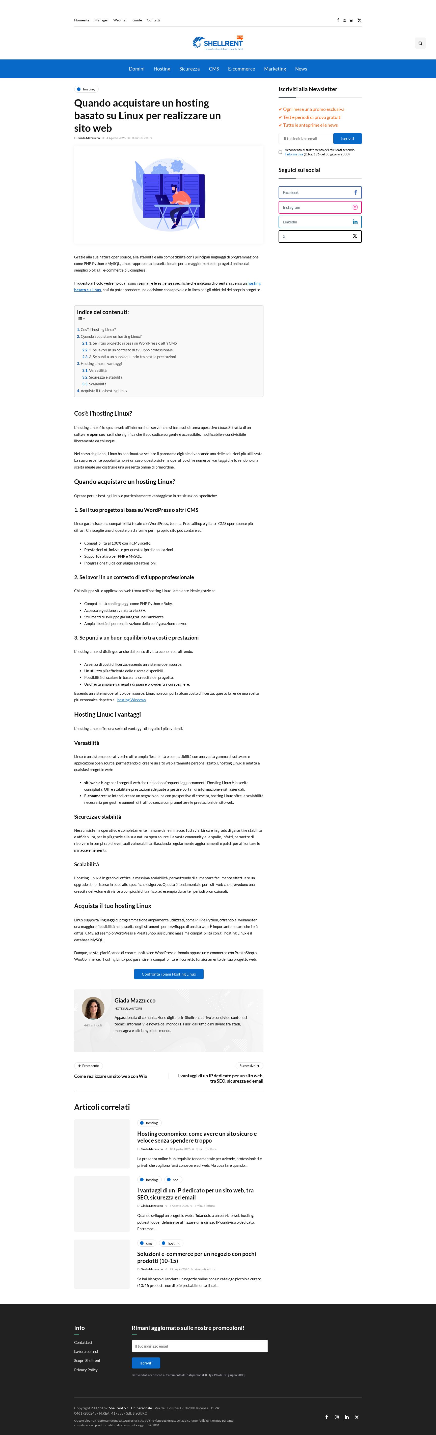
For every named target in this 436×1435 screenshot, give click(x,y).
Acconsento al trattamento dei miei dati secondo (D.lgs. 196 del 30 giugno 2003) (320, 152)
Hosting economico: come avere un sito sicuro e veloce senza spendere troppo (197, 1137)
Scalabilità (97, 384)
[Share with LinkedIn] (49, 1010)
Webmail (120, 20)
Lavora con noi (86, 1351)
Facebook (291, 192)
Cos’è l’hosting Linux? (98, 329)
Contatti (153, 20)
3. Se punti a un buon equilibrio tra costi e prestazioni (132, 356)
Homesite (81, 20)
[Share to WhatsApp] (49, 1022)
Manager (101, 20)
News (301, 69)
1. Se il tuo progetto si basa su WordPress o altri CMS (133, 343)
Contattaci (83, 1342)
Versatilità (98, 370)
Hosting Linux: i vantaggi (101, 363)
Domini (137, 69)
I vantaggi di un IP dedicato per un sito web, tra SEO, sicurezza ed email (195, 1194)
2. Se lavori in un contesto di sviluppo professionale (131, 350)
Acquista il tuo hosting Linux (104, 390)
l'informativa (294, 154)
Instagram (291, 207)
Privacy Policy (86, 1369)
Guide (137, 20)
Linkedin (290, 221)
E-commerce (241, 69)
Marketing (275, 69)
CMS (214, 69)
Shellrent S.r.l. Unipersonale (130, 1408)
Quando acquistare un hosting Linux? (111, 336)
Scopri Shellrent (87, 1360)
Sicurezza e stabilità (105, 377)
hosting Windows (131, 699)
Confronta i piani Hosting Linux (169, 974)
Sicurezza (189, 69)
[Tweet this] (49, 997)
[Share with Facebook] (49, 984)
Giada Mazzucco (89, 138)
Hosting (162, 69)
